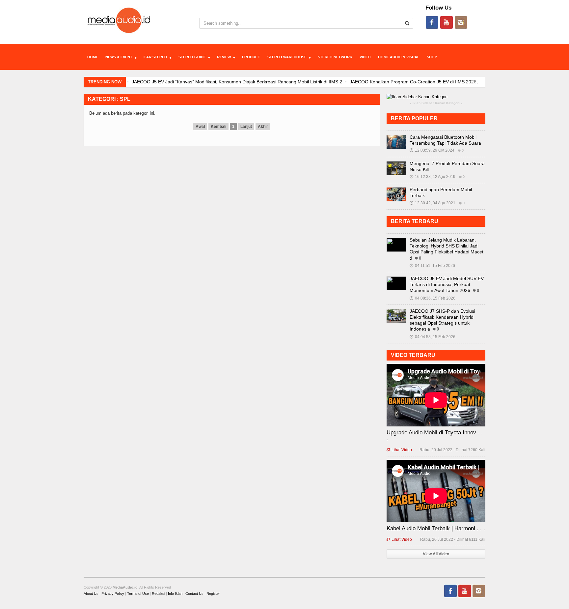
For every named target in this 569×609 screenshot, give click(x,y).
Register (213, 593)
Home (92, 57)
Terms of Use (138, 593)
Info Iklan (175, 593)
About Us (91, 593)
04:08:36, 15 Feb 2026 (432, 298)
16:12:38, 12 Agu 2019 (432, 176)
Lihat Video (399, 450)
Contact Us (194, 593)
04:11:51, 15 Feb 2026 (432, 265)
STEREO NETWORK (335, 57)
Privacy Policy (112, 593)
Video (365, 57)
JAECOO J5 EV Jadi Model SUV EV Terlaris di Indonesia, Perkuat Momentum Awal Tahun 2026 (447, 284)
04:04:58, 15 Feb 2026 (432, 336)
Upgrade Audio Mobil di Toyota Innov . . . (435, 435)
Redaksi (158, 593)
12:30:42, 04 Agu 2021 (432, 203)
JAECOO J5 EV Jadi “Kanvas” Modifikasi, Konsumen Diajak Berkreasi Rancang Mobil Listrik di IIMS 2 (235, 81)
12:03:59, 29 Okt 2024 (432, 150)
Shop (432, 57)
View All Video (436, 554)
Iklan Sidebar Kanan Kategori (436, 103)
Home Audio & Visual (399, 57)
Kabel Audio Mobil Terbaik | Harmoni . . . (436, 528)
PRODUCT (251, 57)
